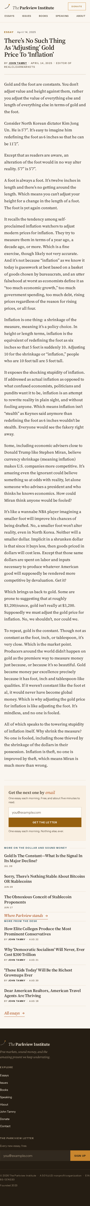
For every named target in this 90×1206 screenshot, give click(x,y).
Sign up (80, 1155)
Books (43, 15)
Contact (5, 1126)
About (80, 15)
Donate (77, 6)
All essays (14, 1013)
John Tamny (8, 1111)
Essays (9, 15)
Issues (26, 15)
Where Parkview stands (26, 915)
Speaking (62, 15)
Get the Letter (45, 822)
